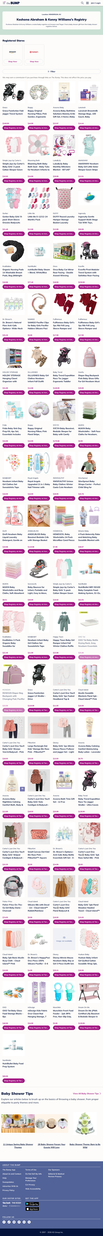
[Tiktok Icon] (9, 1222)
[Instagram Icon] (14, 1222)
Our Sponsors (54, 1170)
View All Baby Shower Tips (86, 1093)
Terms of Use (30, 1170)
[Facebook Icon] (4, 1222)
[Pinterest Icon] (19, 1222)
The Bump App (9, 1170)
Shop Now (12, 61)
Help (5, 1178)
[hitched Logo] (5, 1205)
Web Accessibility (33, 1189)
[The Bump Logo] (13, 3)
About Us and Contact (12, 1174)
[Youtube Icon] (24, 1222)
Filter (52, 71)
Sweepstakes (8, 1182)
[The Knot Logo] (7, 1203)
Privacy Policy (8, 1190)
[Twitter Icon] (29, 1222)
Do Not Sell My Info (33, 1174)
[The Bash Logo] (17, 1203)
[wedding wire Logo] (14, 1205)
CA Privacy (30, 1185)
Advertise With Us (10, 1186)
